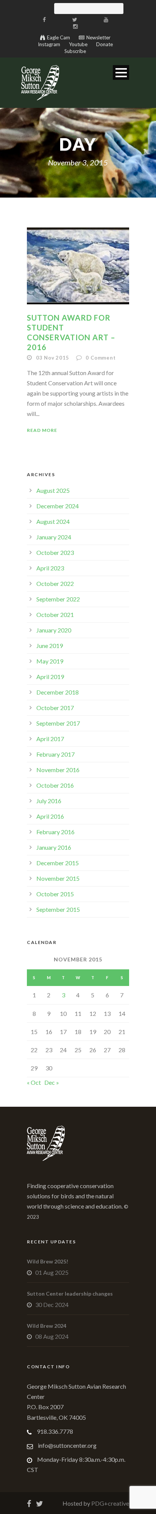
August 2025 (53, 490)
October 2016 (55, 785)
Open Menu (121, 72)
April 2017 (50, 738)
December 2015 (57, 862)
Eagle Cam (58, 37)
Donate (104, 44)
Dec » (51, 1082)
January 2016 (53, 847)
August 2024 (53, 521)
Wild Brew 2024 (46, 1325)
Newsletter (98, 37)
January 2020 (53, 630)
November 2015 (58, 878)
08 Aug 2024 (52, 1336)
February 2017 (55, 754)
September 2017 (58, 723)
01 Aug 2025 (52, 1272)
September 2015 (58, 909)
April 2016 (50, 816)
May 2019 (49, 661)
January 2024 (53, 536)
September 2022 (58, 599)
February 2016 (55, 831)
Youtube (78, 44)
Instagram (49, 44)
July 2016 (48, 800)
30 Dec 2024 (52, 1304)
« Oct (34, 1082)
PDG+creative (109, 1503)
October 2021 (55, 614)
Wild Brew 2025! (47, 1261)
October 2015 (55, 893)
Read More (42, 430)
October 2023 (55, 552)
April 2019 (50, 676)
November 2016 (58, 769)
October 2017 (55, 707)
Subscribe (75, 51)
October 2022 (55, 583)
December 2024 (57, 505)
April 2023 (50, 568)
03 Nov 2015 (52, 358)
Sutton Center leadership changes (70, 1293)
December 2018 (57, 692)
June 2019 (49, 645)
